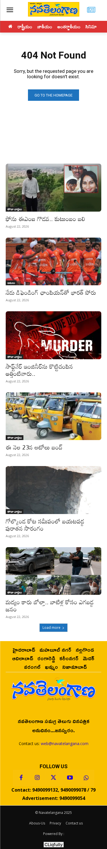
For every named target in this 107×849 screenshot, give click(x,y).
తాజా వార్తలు (14, 209)
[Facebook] (21, 778)
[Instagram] (37, 778)
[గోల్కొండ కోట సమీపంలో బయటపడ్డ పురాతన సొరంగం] (53, 490)
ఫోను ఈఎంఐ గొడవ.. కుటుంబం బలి (45, 219)
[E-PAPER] (91, 10)
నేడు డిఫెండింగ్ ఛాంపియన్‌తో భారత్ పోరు (51, 292)
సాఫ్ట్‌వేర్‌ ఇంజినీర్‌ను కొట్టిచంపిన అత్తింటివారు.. (39, 370)
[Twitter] (54, 778)
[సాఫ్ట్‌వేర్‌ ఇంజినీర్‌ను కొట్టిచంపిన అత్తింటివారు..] (53, 335)
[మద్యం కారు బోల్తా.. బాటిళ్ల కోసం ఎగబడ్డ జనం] (53, 571)
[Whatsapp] (86, 778)
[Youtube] (70, 778)
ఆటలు (11, 283)
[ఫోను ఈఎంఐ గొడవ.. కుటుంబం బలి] (53, 188)
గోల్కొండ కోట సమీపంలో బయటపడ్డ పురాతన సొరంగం (45, 524)
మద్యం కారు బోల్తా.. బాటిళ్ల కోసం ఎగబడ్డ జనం (50, 605)
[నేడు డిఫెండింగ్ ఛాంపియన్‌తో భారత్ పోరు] (53, 262)
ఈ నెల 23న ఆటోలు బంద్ (34, 447)
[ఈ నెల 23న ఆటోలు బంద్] (53, 416)
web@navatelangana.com (64, 743)
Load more (51, 627)
